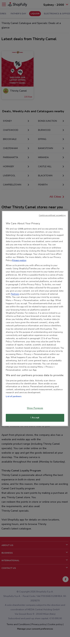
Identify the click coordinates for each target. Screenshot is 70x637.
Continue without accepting (52, 215)
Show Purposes (35, 408)
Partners (15, 293)
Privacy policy (19, 260)
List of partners (13, 396)
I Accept (35, 417)
